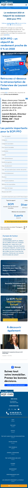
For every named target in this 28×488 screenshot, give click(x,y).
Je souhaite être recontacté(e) (12, 319)
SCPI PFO (7, 34)
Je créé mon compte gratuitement (16, 386)
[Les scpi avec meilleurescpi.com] (7, 3)
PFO (6, 92)
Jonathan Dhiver (11, 23)
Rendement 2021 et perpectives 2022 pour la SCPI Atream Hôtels (14, 353)
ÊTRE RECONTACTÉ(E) (14, 485)
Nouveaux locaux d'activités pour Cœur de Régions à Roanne (12, 268)
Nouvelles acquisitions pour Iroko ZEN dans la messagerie (15, 286)
